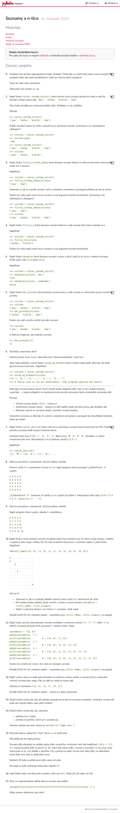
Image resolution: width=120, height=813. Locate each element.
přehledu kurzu (87, 55)
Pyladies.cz (94, 3)
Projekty (19, 4)
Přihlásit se (113, 3)
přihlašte (44, 55)
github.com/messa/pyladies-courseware (101, 809)
